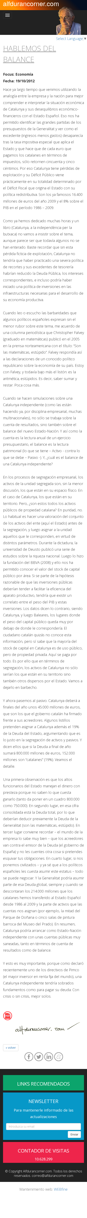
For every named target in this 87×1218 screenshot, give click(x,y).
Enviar (74, 1134)
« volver (11, 1048)
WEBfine (61, 1189)
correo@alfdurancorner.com (52, 1175)
